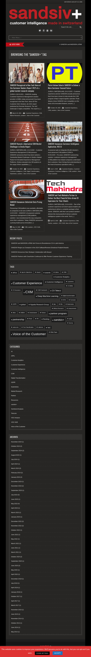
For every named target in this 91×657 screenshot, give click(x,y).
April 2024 (14, 464)
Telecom (14, 413)
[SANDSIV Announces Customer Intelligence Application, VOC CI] (64, 132)
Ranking (46, 319)
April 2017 (14, 601)
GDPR (14, 304)
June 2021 (14, 548)
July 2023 (14, 495)
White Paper (53, 332)
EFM (64, 300)
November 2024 (16, 442)
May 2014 (14, 632)
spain (70, 318)
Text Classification (28, 327)
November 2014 (16, 618)
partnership (18, 319)
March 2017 (15, 605)
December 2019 (16, 579)
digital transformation (69, 295)
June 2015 (14, 614)
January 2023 (15, 517)
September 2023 (16, 490)
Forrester (73, 300)
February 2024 (16, 473)
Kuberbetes (13, 173)
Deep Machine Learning (47, 296)
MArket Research (58, 308)
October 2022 (15, 530)
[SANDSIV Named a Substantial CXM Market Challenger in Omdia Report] (26, 132)
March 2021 (15, 552)
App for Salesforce (26, 272)
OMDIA (22, 312)
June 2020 (14, 565)
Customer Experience (32, 113)
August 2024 (15, 455)
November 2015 (16, 610)
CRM (64, 272)
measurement (72, 308)
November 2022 (16, 526)
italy (54, 304)
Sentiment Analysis (17, 409)
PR (38, 318)
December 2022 (16, 521)
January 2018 (15, 592)
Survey (71, 323)
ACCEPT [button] (57, 653)
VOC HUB (37, 227)
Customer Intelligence (16, 171)
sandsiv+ (23, 115)
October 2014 (15, 623)
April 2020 (14, 574)
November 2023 (16, 486)
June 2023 (14, 499)
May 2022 (14, 539)
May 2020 (14, 570)
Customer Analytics (67, 169)
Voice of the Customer (33, 115)
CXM (40, 113)
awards (47, 273)
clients (57, 272)
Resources (14, 400)
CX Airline (70, 286)
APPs (13, 356)
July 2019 (14, 583)
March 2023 (15, 512)
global (23, 304)
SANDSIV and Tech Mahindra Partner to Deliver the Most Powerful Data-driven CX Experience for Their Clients (63, 198)
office (14, 312)
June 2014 (14, 627)
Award (38, 272)
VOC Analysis (15, 418)
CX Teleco (56, 290)
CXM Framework (42, 290)
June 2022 (14, 534)
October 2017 (15, 596)
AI (11, 351)
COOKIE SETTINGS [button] (42, 653)
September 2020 (16, 561)
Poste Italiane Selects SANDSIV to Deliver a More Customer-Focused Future (64, 86)
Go (81, 27)
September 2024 (16, 450)
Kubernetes (70, 304)
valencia (40, 327)
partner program (58, 313)
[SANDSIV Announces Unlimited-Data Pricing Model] (26, 190)
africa (15, 273)
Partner (50, 223)
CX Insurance (17, 290)
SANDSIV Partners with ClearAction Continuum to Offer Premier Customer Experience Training (41, 256)
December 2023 (16, 481)
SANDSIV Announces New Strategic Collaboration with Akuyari (31, 252)
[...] (40, 109)
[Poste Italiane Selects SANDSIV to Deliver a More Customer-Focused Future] (64, 73)
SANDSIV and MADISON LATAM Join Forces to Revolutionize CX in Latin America (37, 243)
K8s (61, 304)
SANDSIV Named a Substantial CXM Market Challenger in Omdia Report (25, 145)
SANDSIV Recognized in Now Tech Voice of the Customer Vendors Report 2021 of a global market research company (25, 88)
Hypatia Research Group (39, 304)
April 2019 (14, 587)
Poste (30, 318)
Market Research (15, 115)
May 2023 (14, 504)
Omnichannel (33, 312)
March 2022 (15, 543)
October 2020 (15, 557)
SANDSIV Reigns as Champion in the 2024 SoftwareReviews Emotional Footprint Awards (40, 247)
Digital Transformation (33, 171)
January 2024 (15, 477)
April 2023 (14, 508)
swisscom (15, 327)
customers (71, 281)
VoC (49, 327)
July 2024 (14, 459)
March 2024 (15, 468)
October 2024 (15, 446)
